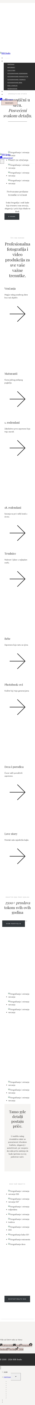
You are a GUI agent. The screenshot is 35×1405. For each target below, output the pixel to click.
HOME (7, 58)
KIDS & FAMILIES (12, 86)
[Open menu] (2, 161)
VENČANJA (10, 64)
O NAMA (8, 95)
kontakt (9, 103)
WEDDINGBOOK (12, 89)
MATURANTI (11, 67)
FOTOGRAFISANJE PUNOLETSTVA (17, 76)
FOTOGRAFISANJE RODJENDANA (17, 73)
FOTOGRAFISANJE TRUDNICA (16, 79)
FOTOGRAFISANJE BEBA (14, 82)
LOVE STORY (11, 70)
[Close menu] (0, 1367)
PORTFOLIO (7, 1377)
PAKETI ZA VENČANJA (13, 92)
